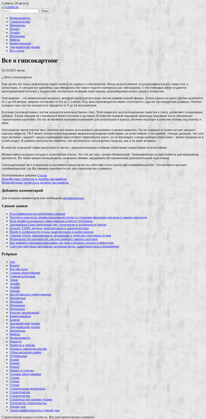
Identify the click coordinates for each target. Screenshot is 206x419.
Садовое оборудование (25, 374)
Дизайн (15, 32)
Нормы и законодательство (28, 348)
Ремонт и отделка (22, 370)
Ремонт (15, 29)
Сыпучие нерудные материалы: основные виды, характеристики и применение (64, 246)
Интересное (18, 298)
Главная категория (22, 276)
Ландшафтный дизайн (25, 47)
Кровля (15, 319)
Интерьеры (17, 36)
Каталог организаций (24, 312)
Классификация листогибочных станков (37, 213)
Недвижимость (20, 18)
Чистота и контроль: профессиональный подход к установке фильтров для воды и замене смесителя (78, 217)
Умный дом (18, 406)
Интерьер (16, 301)
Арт (12, 262)
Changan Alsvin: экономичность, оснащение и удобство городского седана (60, 235)
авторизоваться (73, 198)
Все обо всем (19, 269)
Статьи (42, 175)
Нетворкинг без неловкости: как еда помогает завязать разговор (54, 239)
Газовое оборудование (25, 272)
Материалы (17, 25)
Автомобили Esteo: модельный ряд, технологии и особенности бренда (58, 224)
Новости (16, 341)
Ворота (15, 265)
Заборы (15, 290)
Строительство (20, 21)
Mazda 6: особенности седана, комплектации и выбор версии (52, 232)
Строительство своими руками (31, 399)
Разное (14, 359)
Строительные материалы (27, 388)
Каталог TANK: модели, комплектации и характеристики (49, 228)
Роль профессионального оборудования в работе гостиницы (51, 221)
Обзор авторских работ (25, 352)
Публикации (18, 356)
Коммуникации (20, 43)
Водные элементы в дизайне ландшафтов (34, 179)
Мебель (15, 39)
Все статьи (17, 50)
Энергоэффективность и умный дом (35, 410)
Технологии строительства (28, 403)
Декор (14, 280)
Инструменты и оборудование (30, 294)
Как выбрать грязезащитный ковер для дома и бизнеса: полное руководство (62, 242)
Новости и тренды (22, 345)
